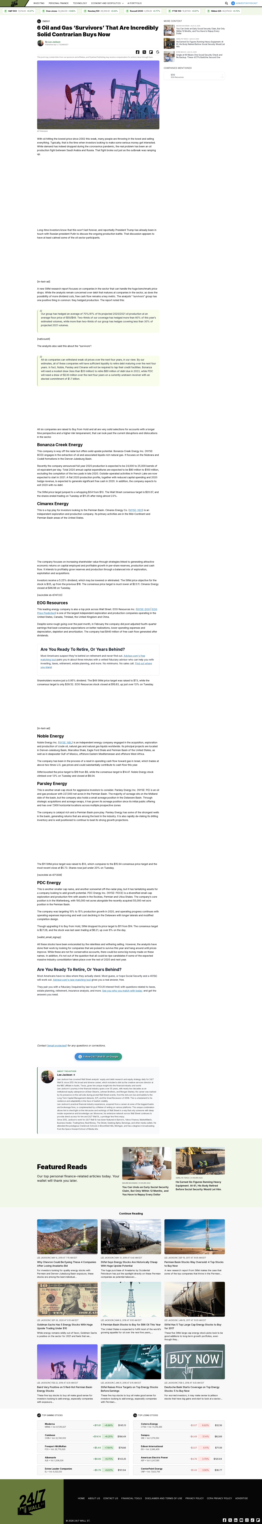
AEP (143, 1460)
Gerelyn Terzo (182, 1178)
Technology (80, 3)
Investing (39, 3)
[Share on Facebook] (137, 52)
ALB (46, 1460)
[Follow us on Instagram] (247, 1520)
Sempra (145, 1435)
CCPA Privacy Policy (219, 1498)
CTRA (143, 1427)
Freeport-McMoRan (55, 1446)
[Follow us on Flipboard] (151, 52)
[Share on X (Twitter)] (144, 52)
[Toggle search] (226, 3)
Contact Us (110, 1498)
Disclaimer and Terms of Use (163, 1498)
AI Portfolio (135, 3)
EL (46, 1471)
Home (81, 1498)
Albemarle (50, 1457)
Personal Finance (59, 3)
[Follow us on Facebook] (224, 1520)
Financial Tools (131, 1498)
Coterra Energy (149, 1424)
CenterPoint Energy (152, 1468)
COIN (47, 1438)
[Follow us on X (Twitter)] (230, 1520)
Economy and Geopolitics (106, 3)
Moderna (50, 1424)
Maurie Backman (129, 1183)
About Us (94, 1498)
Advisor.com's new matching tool (72, 979)
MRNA (47, 1427)
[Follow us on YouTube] (241, 1520)
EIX (142, 1449)
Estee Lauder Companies (58, 1468)
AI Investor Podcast (247, 3)
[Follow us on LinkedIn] (235, 1520)
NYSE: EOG (143, 609)
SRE (143, 1438)
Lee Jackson (54, 42)
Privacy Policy (194, 1498)
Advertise (241, 1498)
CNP (143, 1471)
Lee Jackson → (66, 1074)
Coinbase (50, 1435)
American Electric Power (154, 1457)
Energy (46, 21)
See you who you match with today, (122, 990)
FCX (47, 1449)
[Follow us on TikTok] (252, 1520)
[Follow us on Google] (157, 52)
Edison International (152, 1446)
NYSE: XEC (135, 510)
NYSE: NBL (65, 742)
